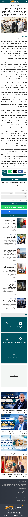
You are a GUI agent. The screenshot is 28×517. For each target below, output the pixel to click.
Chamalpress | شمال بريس (21, 5)
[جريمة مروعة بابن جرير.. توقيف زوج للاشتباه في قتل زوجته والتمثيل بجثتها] (21, 234)
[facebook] (19, 513)
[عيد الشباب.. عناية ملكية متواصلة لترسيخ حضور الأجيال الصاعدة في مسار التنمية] (21, 218)
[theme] (2, 1)
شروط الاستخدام (20, 497)
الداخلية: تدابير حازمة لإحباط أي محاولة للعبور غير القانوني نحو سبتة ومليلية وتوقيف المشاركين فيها (9, 268)
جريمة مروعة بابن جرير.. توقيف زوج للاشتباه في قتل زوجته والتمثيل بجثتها (9, 237)
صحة (9, 5)
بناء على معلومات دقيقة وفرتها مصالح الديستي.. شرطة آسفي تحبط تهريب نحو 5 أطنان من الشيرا (9, 285)
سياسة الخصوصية (20, 500)
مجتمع (12, 5)
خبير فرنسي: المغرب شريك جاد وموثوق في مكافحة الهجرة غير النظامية (10, 252)
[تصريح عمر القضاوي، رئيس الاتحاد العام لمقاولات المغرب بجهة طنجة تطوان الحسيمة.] (14, 424)
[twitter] (14, 513)
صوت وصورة (22, 390)
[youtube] (11, 513)
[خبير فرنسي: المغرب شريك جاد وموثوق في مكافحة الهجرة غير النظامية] (21, 248)
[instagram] (17, 513)
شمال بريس (24, 36)
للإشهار (22, 495)
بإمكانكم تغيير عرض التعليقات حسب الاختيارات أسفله (14, 182)
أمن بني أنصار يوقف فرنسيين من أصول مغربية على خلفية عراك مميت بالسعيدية (9, 301)
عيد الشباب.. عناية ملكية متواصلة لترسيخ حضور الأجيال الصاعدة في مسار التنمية (10, 222)
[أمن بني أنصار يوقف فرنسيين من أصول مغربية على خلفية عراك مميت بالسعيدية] (21, 298)
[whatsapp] (8, 513)
